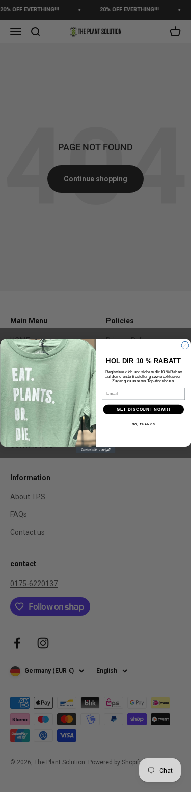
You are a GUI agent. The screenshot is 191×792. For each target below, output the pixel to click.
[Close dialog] (184, 345)
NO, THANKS (143, 424)
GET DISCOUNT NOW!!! (143, 409)
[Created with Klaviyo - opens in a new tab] (95, 450)
